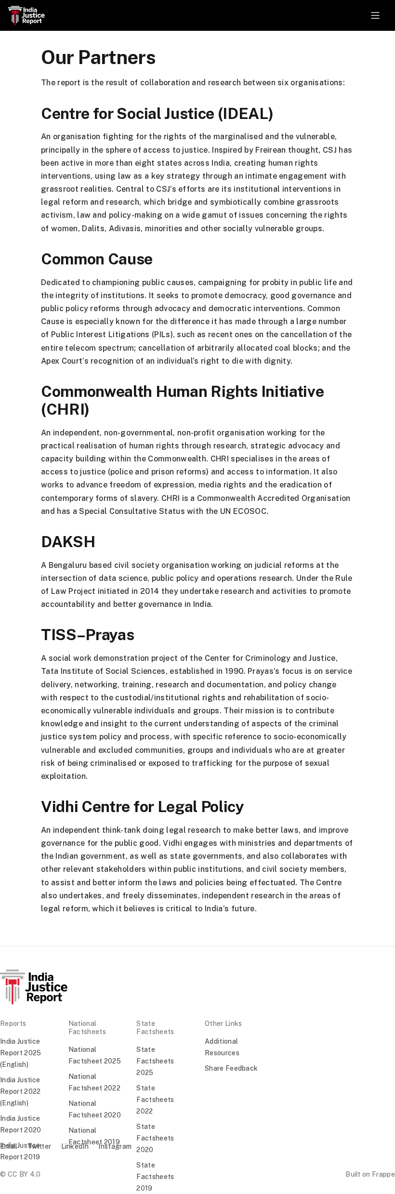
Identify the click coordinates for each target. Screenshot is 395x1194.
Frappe (383, 1174)
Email (9, 1146)
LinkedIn (75, 1146)
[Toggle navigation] (375, 15)
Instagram (115, 1146)
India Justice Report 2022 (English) (20, 1091)
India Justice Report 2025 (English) (20, 1052)
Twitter (39, 1146)
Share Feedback (231, 1068)
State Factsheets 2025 (155, 1061)
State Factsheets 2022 (155, 1099)
